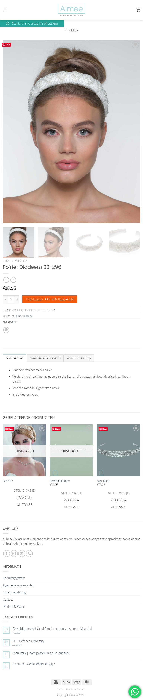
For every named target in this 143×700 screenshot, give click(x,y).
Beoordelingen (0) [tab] (79, 358)
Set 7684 (8, 481)
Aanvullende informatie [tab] (45, 358)
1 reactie (20, 633)
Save (8, 44)
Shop (60, 689)
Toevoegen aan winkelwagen (50, 299)
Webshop (21, 261)
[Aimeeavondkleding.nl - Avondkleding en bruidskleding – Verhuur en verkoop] (71, 10)
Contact (8, 599)
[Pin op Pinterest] (6, 330)
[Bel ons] (29, 553)
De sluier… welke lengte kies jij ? (33, 664)
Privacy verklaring (14, 592)
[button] (5, 10)
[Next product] (6, 280)
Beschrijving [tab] (14, 358)
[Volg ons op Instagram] (14, 553)
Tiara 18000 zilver (60, 481)
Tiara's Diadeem (23, 315)
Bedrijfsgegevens (14, 578)
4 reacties (21, 645)
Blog (69, 689)
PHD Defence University (28, 641)
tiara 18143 (103, 481)
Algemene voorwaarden (18, 585)
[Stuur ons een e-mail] (21, 553)
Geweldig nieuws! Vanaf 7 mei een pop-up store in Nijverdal (52, 628)
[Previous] (10, 131)
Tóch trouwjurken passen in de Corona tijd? (41, 653)
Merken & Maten (14, 607)
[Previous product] (13, 280)
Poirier (13, 321)
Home (6, 261)
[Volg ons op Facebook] (6, 553)
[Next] (132, 131)
